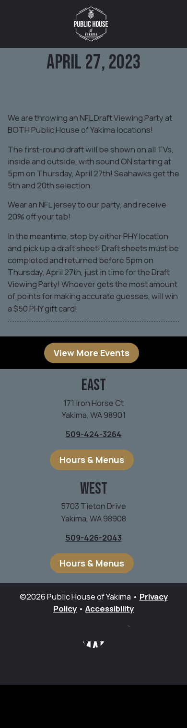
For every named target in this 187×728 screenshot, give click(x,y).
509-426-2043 (94, 537)
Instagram (65, 636)
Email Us (122, 636)
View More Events (91, 353)
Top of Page (98, 662)
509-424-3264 (94, 433)
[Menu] (168, 24)
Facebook (93, 636)
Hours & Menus (91, 459)
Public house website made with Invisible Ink (93, 706)
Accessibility (109, 608)
